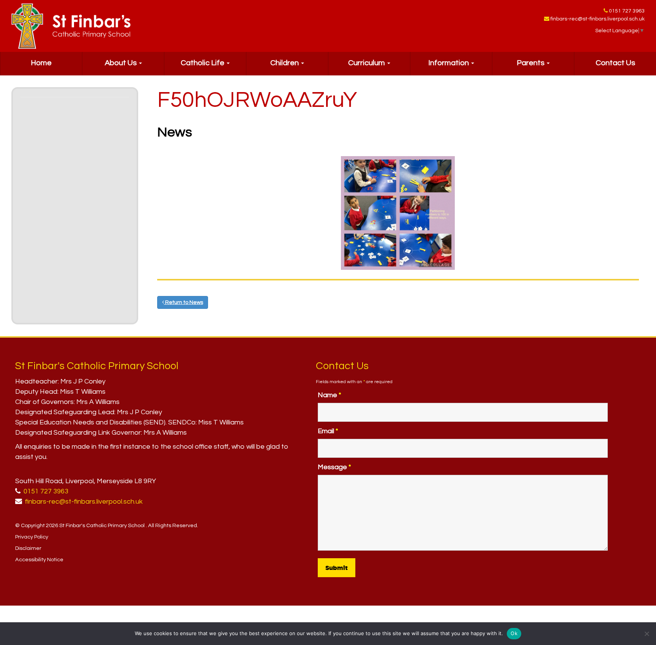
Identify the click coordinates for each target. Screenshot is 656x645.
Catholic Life (203, 63)
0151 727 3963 (627, 11)
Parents (531, 63)
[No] (646, 633)
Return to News (183, 302)
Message (334, 467)
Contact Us (615, 63)
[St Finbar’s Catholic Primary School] (71, 26)
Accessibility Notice (39, 559)
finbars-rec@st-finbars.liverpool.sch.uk (597, 19)
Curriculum (367, 63)
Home (41, 63)
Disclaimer (28, 548)
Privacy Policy (31, 537)
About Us (121, 63)
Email (328, 431)
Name (329, 395)
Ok (514, 633)
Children (285, 63)
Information (449, 63)
